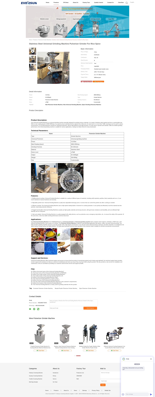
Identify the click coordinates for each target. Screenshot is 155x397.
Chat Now (121, 2)
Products (56, 2)
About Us (75, 2)
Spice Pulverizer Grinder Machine (87, 288)
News (75, 390)
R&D (78, 379)
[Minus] (151, 359)
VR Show (65, 2)
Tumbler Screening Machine (35, 379)
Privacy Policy (95, 390)
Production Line (80, 372)
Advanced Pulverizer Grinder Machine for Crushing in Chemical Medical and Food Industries (65, 347)
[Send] (151, 394)
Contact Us (110, 2)
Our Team (55, 382)
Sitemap (84, 390)
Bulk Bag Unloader (33, 382)
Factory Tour (86, 2)
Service (54, 379)
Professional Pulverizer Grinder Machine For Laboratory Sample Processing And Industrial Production (114, 347)
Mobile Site (108, 390)
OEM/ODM (79, 375)
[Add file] (123, 394)
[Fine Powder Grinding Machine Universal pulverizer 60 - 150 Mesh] (53, 64)
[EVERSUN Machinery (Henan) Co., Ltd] (29, 3)
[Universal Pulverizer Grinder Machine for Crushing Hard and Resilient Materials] (40, 333)
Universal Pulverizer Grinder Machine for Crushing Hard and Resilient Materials (40, 347)
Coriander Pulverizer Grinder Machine (43, 288)
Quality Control (98, 2)
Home (47, 2)
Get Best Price (88, 81)
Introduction (55, 372)
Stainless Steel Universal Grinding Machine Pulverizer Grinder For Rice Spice (70, 39)
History (54, 375)
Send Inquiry (90, 308)
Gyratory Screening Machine (35, 375)
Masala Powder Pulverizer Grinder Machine (66, 288)
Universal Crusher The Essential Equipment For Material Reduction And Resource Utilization (89, 347)
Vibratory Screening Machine (36, 372)
